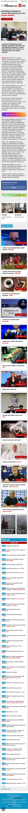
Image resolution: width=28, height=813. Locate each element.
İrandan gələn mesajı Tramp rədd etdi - (14, 636)
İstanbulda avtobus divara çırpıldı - (14, 550)
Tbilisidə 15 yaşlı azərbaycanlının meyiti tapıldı (12, 641)
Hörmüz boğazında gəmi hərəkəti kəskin (12, 631)
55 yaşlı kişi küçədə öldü (10, 545)
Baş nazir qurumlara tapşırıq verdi (13, 735)
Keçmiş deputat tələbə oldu (11, 754)
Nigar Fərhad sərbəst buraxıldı (12, 715)
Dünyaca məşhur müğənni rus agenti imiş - (13, 764)
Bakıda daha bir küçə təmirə (11, 610)
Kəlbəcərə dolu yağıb (9, 672)
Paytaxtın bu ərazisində (13, 683)
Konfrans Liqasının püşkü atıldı (12, 564)
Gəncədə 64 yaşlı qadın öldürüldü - (13, 720)
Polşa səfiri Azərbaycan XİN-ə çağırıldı (14, 555)
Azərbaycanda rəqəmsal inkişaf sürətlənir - (12, 749)
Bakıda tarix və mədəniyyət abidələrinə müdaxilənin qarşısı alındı (14, 759)
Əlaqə (16, 1)
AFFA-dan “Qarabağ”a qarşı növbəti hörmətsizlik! (13, 696)
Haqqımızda (12, 1)
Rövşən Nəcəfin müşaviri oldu (12, 688)
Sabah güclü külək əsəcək (11, 739)
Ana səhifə (3, 1)
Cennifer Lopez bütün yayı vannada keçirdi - (13, 620)
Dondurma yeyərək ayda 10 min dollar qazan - (14, 625)
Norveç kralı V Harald (12, 779)
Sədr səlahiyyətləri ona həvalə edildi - (14, 667)
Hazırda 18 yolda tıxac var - (13, 568)
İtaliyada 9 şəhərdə (13, 599)
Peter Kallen (9, 711)
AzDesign (10, 806)
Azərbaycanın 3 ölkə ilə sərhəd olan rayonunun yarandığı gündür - (13, 731)
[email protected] (17, 798)
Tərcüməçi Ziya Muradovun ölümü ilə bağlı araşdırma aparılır (13, 725)
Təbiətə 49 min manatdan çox (13, 573)
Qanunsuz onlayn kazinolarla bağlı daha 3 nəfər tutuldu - (13, 677)
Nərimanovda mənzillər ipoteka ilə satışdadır (13, 662)
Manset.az (5, 58)
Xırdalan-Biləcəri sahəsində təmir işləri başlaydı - (14, 769)
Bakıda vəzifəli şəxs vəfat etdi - (13, 783)
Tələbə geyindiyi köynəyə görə (12, 615)
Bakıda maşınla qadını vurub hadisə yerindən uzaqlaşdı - (13, 589)
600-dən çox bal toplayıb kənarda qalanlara (12, 560)
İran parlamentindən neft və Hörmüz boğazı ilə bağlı (13, 604)
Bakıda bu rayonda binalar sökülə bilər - (14, 707)
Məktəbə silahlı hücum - (12, 646)
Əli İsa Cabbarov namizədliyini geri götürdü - (13, 702)
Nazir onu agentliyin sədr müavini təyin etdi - (12, 578)
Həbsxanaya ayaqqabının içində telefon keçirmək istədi (12, 583)
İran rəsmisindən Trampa (13, 692)
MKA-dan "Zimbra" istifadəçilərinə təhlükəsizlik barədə (13, 657)
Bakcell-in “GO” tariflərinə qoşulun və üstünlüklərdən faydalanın (14, 744)
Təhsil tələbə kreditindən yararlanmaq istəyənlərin (14, 774)
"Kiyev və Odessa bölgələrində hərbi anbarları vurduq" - (13, 594)
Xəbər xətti (7, 1)
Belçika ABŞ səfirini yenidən (13, 652)
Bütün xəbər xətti (5, 789)
